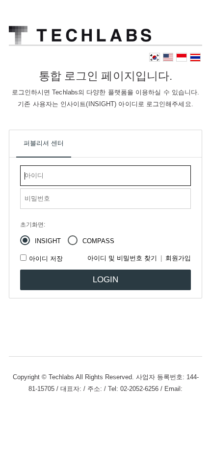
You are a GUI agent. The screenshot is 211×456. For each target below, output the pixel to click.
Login (105, 279)
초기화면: (32, 224)
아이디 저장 (46, 258)
